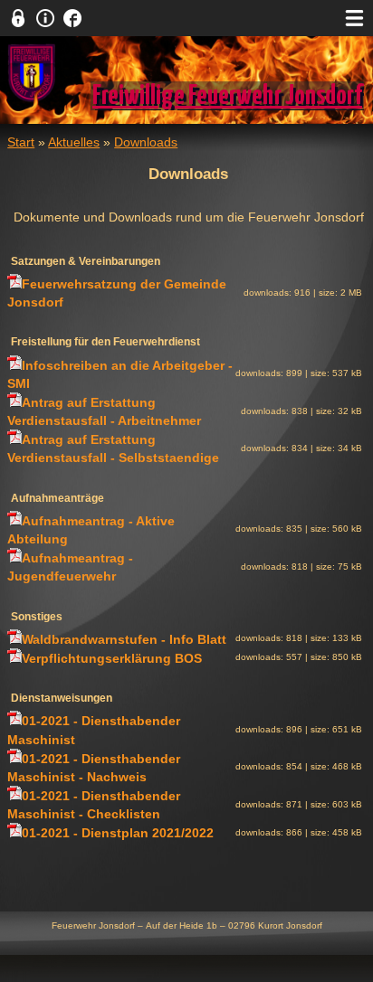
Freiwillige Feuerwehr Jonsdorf (227, 95)
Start (20, 142)
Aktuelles (74, 142)
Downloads (145, 142)
